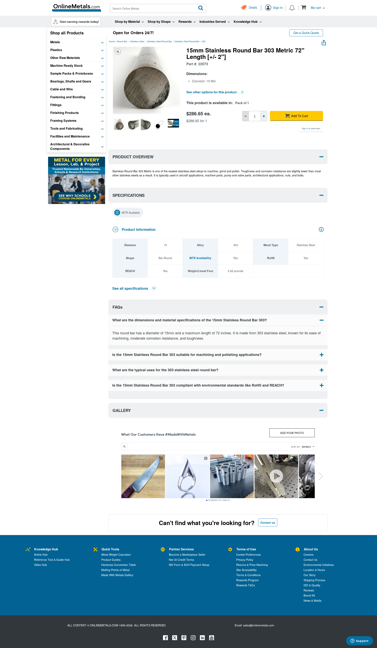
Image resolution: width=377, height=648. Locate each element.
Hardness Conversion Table (118, 565)
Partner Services (181, 549)
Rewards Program (247, 580)
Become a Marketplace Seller (187, 554)
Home (112, 41)
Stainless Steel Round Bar (159, 41)
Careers (309, 554)
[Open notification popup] (292, 7)
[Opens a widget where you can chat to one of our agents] (359, 641)
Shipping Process (314, 580)
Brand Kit (309, 595)
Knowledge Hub (46, 549)
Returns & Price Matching (252, 565)
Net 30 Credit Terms (181, 560)
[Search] (201, 8)
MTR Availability (200, 258)
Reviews (309, 590)
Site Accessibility (246, 570)
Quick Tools (110, 549)
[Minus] (245, 116)
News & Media (312, 600)
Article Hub (41, 554)
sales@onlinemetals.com (258, 625)
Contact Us (310, 560)
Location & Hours (314, 570)
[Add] (264, 116)
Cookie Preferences (248, 554)
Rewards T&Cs (245, 585)
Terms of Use (246, 549)
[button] (313, 7)
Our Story (310, 575)
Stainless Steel (137, 41)
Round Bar (122, 41)
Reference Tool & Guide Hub (52, 560)
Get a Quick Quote (306, 32)
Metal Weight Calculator (116, 554)
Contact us (267, 522)
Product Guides (111, 560)
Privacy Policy (244, 560)
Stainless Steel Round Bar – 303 (190, 41)
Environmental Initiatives (319, 565)
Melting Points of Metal (115, 570)
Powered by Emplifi (219, 500)
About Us (311, 549)
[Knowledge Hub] (28, 550)
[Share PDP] (324, 42)
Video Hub (40, 565)
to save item (311, 128)
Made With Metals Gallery (117, 575)
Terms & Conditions (248, 575)
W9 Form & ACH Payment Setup (189, 565)
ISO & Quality (312, 585)
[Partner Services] (163, 550)
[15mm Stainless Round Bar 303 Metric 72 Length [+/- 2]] (119, 124)
